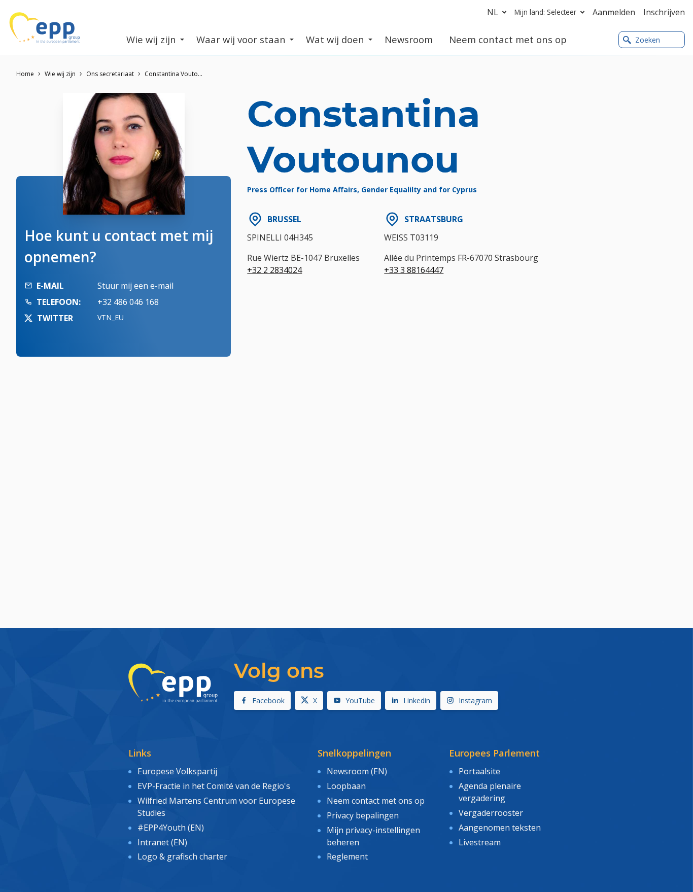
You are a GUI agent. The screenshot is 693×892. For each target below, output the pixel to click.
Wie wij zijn (60, 74)
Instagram (475, 700)
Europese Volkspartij (177, 771)
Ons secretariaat (110, 74)
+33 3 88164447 (413, 270)
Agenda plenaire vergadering (490, 792)
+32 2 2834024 (274, 270)
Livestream (480, 842)
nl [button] (492, 12)
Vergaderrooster (491, 812)
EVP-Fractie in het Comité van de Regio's (213, 786)
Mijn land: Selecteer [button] (545, 12)
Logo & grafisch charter (182, 856)
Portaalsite (479, 771)
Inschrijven (664, 12)
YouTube (360, 700)
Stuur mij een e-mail (135, 285)
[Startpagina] (44, 28)
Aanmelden (614, 12)
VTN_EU (110, 317)
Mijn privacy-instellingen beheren (373, 836)
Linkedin (416, 700)
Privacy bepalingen (363, 815)
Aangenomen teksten (500, 827)
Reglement (347, 856)
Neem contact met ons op (376, 800)
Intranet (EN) (162, 842)
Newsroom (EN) (357, 771)
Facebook (268, 700)
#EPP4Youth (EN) (170, 827)
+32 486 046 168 (128, 301)
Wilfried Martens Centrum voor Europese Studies (216, 806)
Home (25, 74)
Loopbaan (346, 786)
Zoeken (647, 40)
